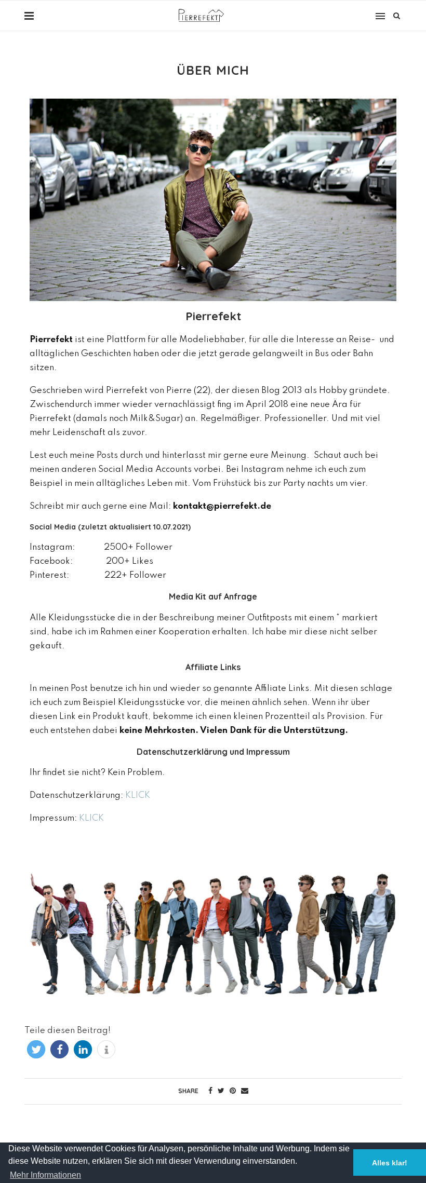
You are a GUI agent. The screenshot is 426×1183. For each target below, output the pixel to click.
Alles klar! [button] (389, 1163)
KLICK (137, 795)
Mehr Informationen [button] (45, 1175)
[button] (36, 1049)
